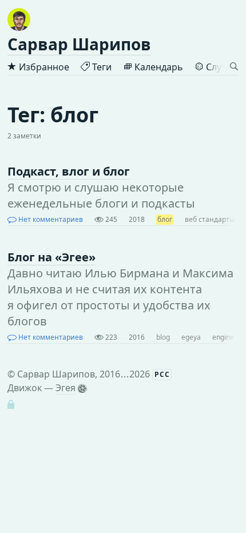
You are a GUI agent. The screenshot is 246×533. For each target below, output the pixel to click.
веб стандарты (210, 219)
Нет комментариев (50, 219)
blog (163, 337)
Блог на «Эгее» (51, 257)
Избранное (43, 67)
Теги (101, 67)
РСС (162, 374)
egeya (191, 337)
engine (223, 337)
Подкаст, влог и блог (68, 171)
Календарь (157, 67)
